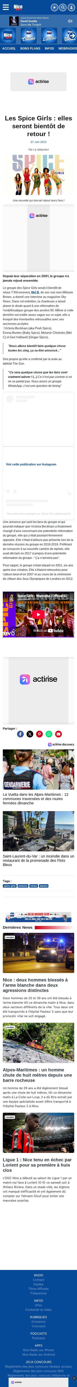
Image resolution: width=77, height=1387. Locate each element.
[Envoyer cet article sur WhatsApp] (48, 736)
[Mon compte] (71, 7)
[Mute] (70, 21)
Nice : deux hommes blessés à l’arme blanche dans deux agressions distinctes (35, 985)
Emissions (39, 1321)
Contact (38, 1280)
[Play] (5, 33)
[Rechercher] (63, 7)
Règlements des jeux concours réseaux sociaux (38, 1366)
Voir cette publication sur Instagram (31, 464)
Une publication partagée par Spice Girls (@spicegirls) (39, 513)
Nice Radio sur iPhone (38, 1350)
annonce (22, 885)
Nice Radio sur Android (38, 1354)
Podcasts (38, 1338)
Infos (49, 48)
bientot (44, 885)
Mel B (35, 292)
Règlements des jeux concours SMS (38, 1371)
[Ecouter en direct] (54, 7)
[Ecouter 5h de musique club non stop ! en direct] (38, 917)
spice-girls (10, 885)
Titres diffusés (38, 1289)
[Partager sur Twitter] (29, 736)
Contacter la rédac (38, 1309)
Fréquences (38, 1293)
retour (33, 885)
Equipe (38, 1284)
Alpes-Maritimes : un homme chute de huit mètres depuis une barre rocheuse (37, 1075)
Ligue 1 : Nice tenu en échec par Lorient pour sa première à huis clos (37, 1165)
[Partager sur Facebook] (19, 736)
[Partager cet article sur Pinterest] (38, 736)
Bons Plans (30, 48)
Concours (38, 1326)
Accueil (9, 48)
